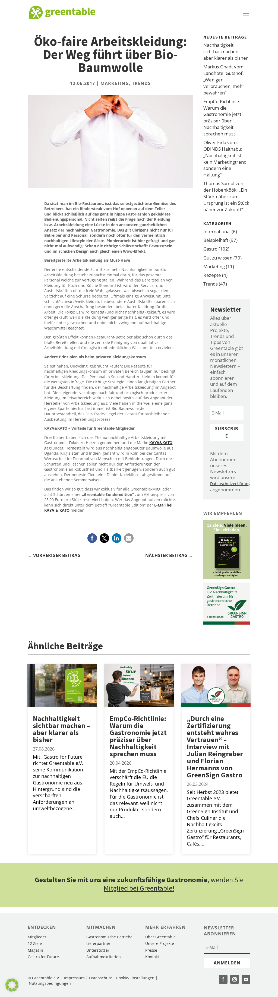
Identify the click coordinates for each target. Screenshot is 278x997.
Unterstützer (97, 950)
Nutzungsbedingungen (50, 983)
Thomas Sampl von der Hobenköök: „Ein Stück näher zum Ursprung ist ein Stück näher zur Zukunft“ (226, 196)
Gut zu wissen (217, 258)
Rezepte (212, 275)
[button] (92, 538)
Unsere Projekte (159, 943)
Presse (151, 950)
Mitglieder (37, 936)
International (216, 231)
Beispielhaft (215, 240)
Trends (141, 83)
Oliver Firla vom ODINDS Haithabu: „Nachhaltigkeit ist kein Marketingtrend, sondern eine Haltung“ (225, 158)
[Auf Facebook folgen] (223, 979)
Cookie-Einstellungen (136, 977)
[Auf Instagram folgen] (234, 979)
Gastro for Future (43, 956)
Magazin (35, 950)
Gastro (210, 249)
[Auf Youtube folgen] (246, 979)
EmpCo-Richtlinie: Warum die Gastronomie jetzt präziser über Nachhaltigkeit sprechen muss (222, 117)
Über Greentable (160, 936)
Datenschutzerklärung (230, 483)
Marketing (114, 83)
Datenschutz (100, 977)
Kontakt (152, 956)
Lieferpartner (98, 943)
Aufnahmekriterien (103, 956)
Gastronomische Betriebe (109, 936)
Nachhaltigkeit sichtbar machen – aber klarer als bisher (225, 51)
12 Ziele (35, 943)
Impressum (74, 977)
